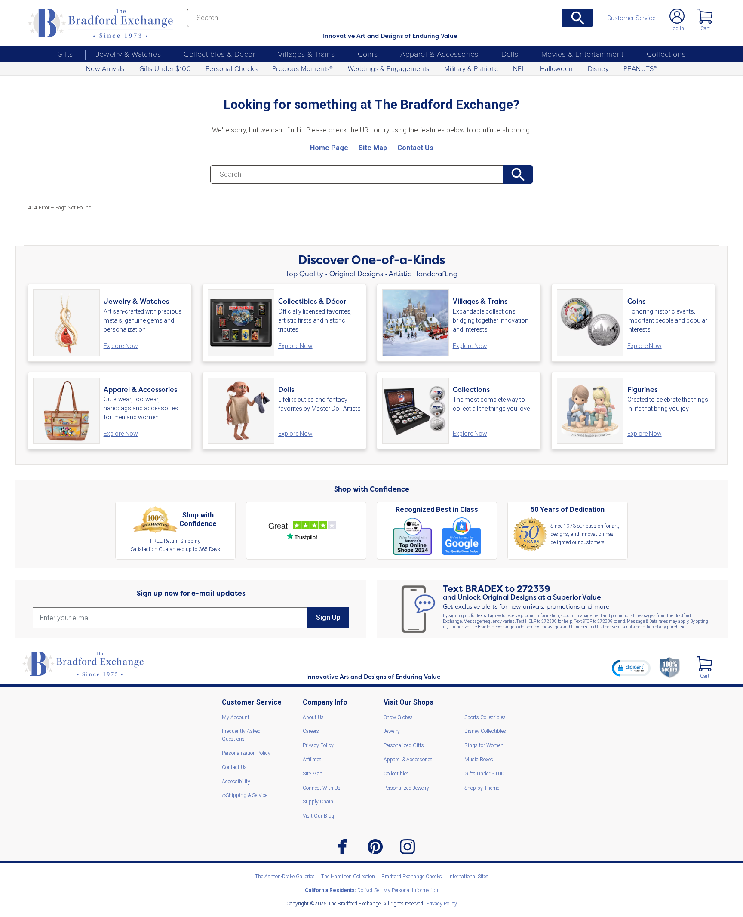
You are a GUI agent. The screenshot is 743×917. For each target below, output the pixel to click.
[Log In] (677, 16)
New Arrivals (105, 68)
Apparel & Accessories (439, 54)
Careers (311, 731)
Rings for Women (484, 745)
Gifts (65, 54)
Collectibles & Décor (219, 54)
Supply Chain (318, 802)
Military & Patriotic (471, 68)
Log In (677, 28)
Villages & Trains (306, 54)
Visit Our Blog (318, 816)
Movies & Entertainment (582, 54)
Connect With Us (322, 788)
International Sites (468, 877)
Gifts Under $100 (165, 68)
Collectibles (396, 774)
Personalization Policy (246, 753)
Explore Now (121, 346)
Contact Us (234, 767)
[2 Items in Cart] (704, 663)
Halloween (556, 68)
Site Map (312, 774)
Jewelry (392, 731)
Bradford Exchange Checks (411, 877)
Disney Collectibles (485, 731)
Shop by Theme (481, 788)
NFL (519, 68)
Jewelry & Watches (128, 54)
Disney (598, 68)
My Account (235, 717)
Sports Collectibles (485, 717)
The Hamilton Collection (348, 877)
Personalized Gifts (404, 745)
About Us (313, 717)
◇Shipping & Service (244, 795)
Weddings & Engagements (389, 68)
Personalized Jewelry (406, 788)
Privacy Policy (318, 745)
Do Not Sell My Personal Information (371, 890)
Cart (705, 28)
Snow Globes (398, 717)
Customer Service (631, 18)
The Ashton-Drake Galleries (285, 877)
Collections (666, 54)
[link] (631, 668)
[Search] (577, 18)
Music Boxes (478, 760)
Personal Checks (232, 68)
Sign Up (328, 617)
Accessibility (236, 782)
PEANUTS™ (640, 68)
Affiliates (312, 760)
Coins (368, 54)
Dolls (510, 54)
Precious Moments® (302, 68)
